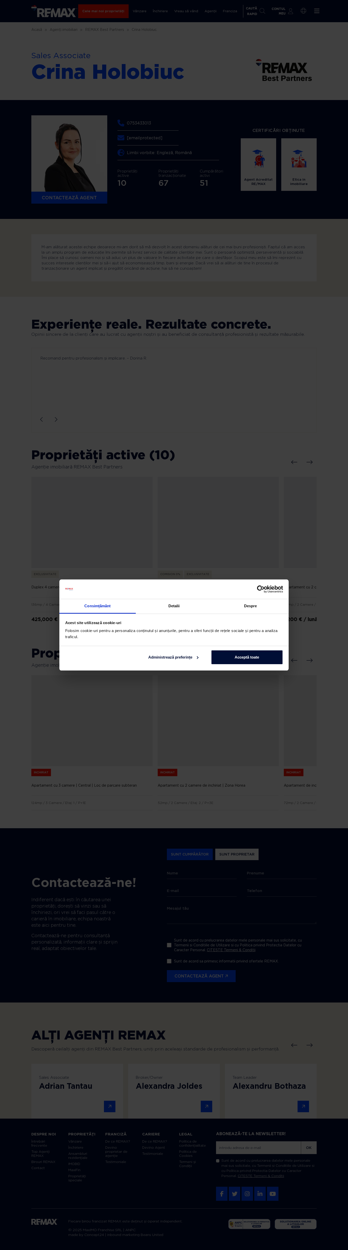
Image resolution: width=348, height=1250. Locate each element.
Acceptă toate (247, 657)
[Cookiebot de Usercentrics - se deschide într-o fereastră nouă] (260, 589)
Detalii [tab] (174, 606)
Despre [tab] (250, 606)
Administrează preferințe (170, 657)
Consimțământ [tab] (97, 606)
